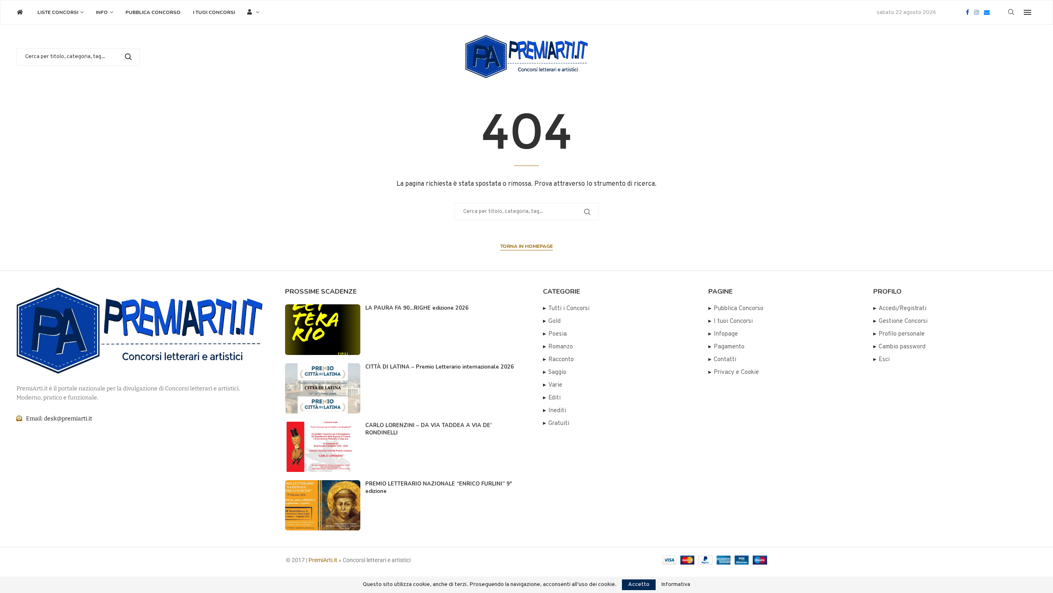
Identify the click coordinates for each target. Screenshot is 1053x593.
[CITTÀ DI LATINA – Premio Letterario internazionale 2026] (322, 388)
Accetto (638, 584)
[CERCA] (128, 56)
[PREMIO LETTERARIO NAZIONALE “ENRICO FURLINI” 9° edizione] (322, 505)
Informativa (675, 585)
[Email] (986, 12)
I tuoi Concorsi (214, 12)
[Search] (1011, 12)
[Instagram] (976, 12)
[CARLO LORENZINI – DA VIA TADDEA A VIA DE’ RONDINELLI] (322, 447)
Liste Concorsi (57, 12)
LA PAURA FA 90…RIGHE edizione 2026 (417, 308)
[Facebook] (967, 12)
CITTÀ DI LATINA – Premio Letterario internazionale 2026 (439, 367)
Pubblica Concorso (153, 12)
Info (102, 12)
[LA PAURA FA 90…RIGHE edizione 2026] (322, 329)
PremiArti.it (322, 560)
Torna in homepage (526, 246)
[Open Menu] (1027, 12)
